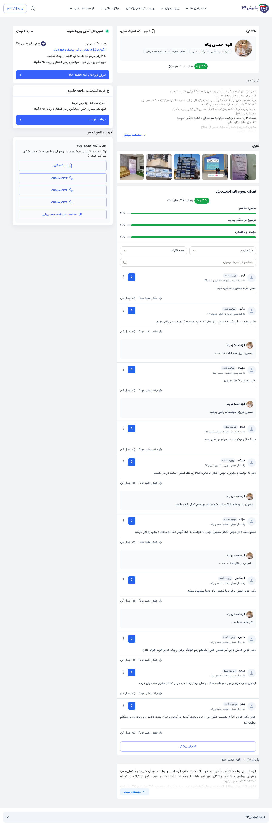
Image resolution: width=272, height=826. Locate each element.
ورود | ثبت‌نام (15, 8)
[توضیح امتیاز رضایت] (169, 201)
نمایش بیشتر (188, 746)
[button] (188, 66)
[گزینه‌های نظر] (123, 276)
